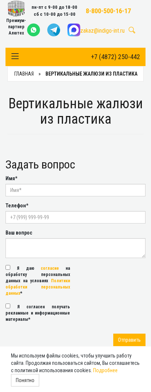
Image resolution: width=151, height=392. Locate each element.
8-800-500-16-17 (108, 11)
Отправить (129, 340)
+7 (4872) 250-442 (115, 57)
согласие (50, 268)
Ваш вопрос (18, 233)
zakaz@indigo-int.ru (102, 30)
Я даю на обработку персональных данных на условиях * (37, 281)
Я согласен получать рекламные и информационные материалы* (37, 313)
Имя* (11, 178)
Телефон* (16, 205)
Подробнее (105, 370)
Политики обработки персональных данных (37, 287)
